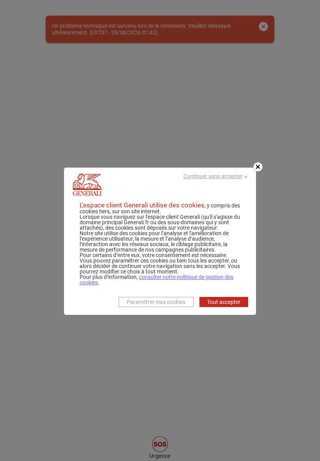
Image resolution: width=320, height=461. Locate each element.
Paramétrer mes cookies (156, 302)
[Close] (258, 167)
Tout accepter (223, 302)
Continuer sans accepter (212, 176)
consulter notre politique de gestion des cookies (156, 280)
